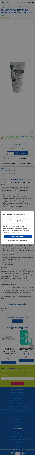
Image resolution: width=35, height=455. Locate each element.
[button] (17, 240)
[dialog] (17, 227)
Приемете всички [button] (18, 236)
